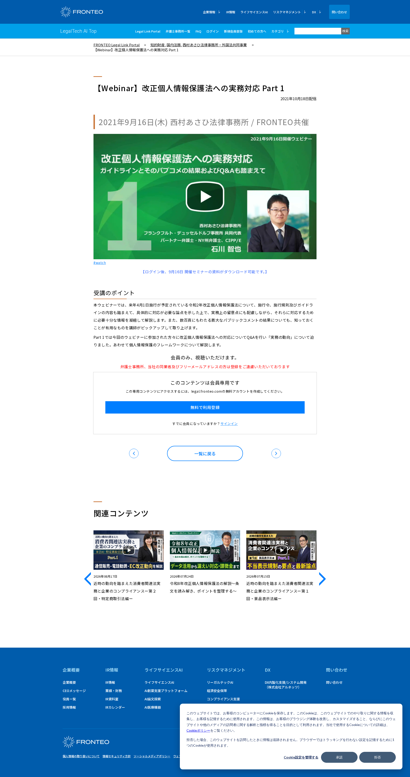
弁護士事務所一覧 (178, 31)
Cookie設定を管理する (301, 757)
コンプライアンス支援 (223, 699)
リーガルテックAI (220, 682)
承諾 (339, 757)
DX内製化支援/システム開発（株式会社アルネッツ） (286, 684)
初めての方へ (257, 31)
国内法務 (174, 44)
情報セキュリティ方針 (116, 756)
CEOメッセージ (74, 690)
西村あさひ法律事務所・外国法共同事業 (215, 44)
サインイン (229, 423)
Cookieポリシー (198, 730)
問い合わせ (339, 12)
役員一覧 (69, 699)
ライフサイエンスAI (254, 12)
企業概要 (71, 670)
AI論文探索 (152, 699)
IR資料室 (111, 699)
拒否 (377, 757)
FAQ (198, 31)
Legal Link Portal (147, 31)
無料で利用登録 (205, 407)
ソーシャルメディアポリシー (152, 756)
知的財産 (157, 44)
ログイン (212, 31)
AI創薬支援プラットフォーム (165, 690)
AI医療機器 (152, 707)
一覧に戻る (205, 453)
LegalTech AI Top (78, 31)
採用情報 (69, 707)
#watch (99, 262)
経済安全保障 (217, 690)
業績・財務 (113, 690)
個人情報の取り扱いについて (81, 756)
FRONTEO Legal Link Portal (116, 44)
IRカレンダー (115, 707)
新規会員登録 (233, 31)
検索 (345, 31)
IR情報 (230, 12)
